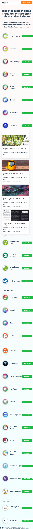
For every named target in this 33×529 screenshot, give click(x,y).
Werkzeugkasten (16, 491)
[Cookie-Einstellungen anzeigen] (2, 527)
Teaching (13, 100)
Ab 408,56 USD (27, 427)
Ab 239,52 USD (27, 87)
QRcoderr (13, 402)
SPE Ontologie (15, 62)
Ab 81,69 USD (27, 281)
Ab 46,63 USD (27, 466)
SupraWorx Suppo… (14, 453)
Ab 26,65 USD (27, 112)
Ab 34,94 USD (27, 478)
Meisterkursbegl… (16, 281)
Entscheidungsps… (17, 376)
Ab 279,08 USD (27, 297)
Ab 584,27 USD (27, 310)
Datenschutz (7, 527)
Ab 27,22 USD (27, 100)
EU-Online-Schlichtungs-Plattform (19, 527)
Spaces (12, 323)
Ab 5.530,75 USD (27, 363)
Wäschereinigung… (17, 466)
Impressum (12, 527)
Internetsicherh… (16, 36)
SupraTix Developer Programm (15, 27)
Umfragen (13, 126)
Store (12, 336)
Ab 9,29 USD (26, 36)
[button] (32, 36)
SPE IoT (12, 440)
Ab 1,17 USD (26, 520)
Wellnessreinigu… (16, 479)
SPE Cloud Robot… (13, 427)
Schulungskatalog (16, 415)
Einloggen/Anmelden (26, 2)
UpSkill (12, 310)
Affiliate (13, 351)
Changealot (14, 363)
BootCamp (14, 297)
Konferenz (14, 389)
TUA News (13, 521)
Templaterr (14, 113)
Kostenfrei (26, 49)
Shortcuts (13, 49)
